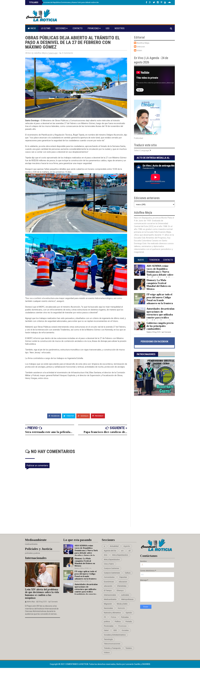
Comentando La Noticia (77, 664)
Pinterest (98, 416)
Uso (107, 28)
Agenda (127, 546)
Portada (129, 621)
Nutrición (121, 608)
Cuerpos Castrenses (112, 573)
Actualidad (114, 546)
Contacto (77, 28)
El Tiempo (108, 590)
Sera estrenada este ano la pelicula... (48, 432)
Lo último (45, 28)
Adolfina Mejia (143, 43)
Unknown (141, 46)
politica (107, 621)
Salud (106, 630)
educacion (123, 582)
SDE (115, 630)
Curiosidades (109, 577)
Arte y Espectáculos (112, 559)
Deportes (123, 577)
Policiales (125, 617)
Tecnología (108, 639)
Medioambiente (110, 599)
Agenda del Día (110, 551)
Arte (105, 555)
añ (129, 551)
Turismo (129, 648)
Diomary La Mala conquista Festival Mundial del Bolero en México (159, 284)
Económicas (109, 582)
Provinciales (108, 626)
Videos (107, 652)
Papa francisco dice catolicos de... (105, 432)
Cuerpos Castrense (111, 568)
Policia (113, 617)
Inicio (33, 28)
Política (118, 621)
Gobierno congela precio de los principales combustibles (160, 326)
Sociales (125, 630)
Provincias (122, 626)
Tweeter (70, 416)
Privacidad (93, 28)
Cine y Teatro (109, 564)
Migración (108, 604)
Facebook (55, 416)
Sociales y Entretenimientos (115, 635)
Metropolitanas (127, 599)
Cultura (127, 573)
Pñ (105, 617)
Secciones (61, 28)
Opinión (129, 613)
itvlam (139, 50)
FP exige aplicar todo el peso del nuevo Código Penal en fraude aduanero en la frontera (160, 299)
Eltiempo (120, 590)
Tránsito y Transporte (112, 648)
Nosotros (119, 28)
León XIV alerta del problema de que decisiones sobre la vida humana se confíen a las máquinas (42, 593)
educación (108, 586)
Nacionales (108, 608)
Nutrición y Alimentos (112, 613)
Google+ (84, 416)
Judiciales (125, 595)
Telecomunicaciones (112, 644)
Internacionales (110, 595)
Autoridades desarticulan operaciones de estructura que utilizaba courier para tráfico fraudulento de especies (160, 314)
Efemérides (121, 586)
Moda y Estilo (122, 604)
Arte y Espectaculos (120, 555)
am (122, 551)
